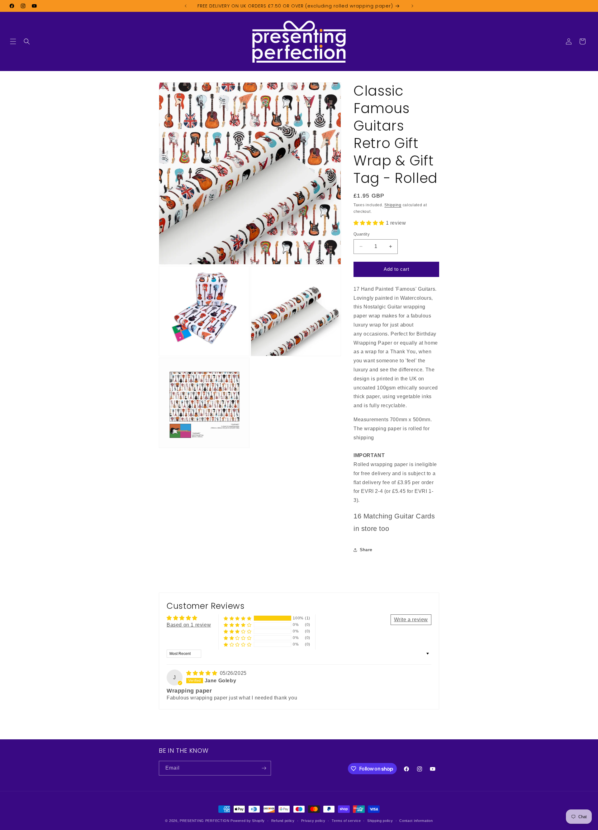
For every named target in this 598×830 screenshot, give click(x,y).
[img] (202, 673)
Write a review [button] (411, 619)
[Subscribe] (264, 768)
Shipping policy (380, 821)
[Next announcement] (412, 6)
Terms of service (346, 821)
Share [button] (366, 549)
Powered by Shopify (247, 821)
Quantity (362, 234)
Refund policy (283, 821)
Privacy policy (313, 821)
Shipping (392, 205)
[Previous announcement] (185, 6)
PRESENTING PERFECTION (205, 821)
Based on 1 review (189, 624)
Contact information (416, 821)
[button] (13, 41)
